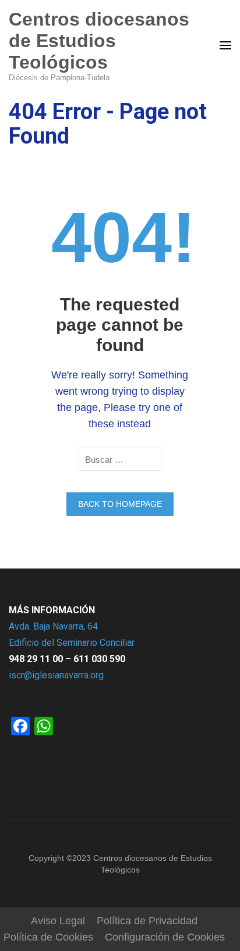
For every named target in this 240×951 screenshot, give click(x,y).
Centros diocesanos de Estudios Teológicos (99, 41)
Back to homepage (120, 504)
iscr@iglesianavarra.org (56, 675)
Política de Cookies (48, 937)
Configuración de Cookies (165, 937)
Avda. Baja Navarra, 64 (53, 626)
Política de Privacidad (147, 921)
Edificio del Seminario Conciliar (72, 642)
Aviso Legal (58, 921)
